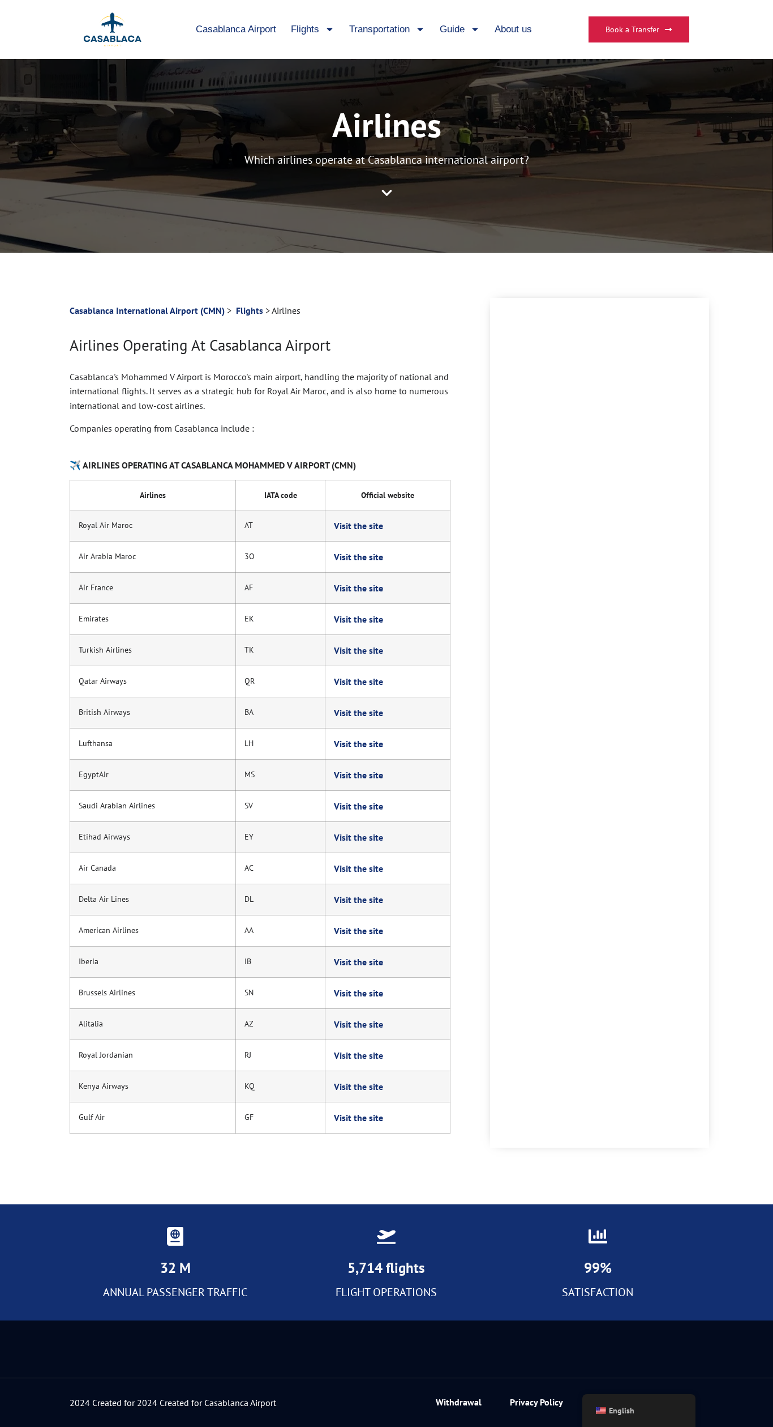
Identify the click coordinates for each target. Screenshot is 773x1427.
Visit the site (358, 525)
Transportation (379, 29)
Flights (305, 29)
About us (513, 29)
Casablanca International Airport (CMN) (147, 310)
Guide (452, 29)
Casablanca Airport (236, 29)
